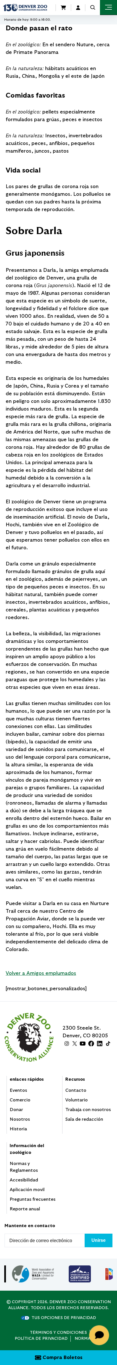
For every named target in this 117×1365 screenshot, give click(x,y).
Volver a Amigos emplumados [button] (41, 973)
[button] (92, 7)
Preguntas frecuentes (32, 1199)
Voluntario (76, 1100)
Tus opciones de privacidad (64, 1318)
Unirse (98, 1240)
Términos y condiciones (58, 1333)
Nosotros (20, 1119)
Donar (16, 1109)
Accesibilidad (24, 1180)
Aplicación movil (27, 1189)
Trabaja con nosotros (88, 1109)
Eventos (18, 1090)
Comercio (20, 1100)
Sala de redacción (84, 1119)
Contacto (75, 1090)
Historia (18, 1129)
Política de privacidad (41, 1339)
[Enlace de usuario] (78, 7)
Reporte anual (25, 1209)
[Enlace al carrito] (63, 7)
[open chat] (100, 1335)
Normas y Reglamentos (24, 1167)
